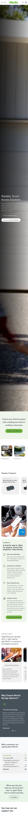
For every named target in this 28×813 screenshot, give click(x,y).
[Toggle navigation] (26, 2)
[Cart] (5, 2)
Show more (6, 769)
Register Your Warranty (14, 431)
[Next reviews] (24, 763)
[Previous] (3, 452)
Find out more (6, 728)
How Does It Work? (6, 634)
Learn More (14, 797)
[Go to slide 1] (12, 730)
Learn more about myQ (14, 617)
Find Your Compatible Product (10, 215)
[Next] (24, 452)
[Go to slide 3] (15, 730)
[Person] (2, 2)
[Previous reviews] (3, 763)
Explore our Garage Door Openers (11, 220)
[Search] (23, 2)
